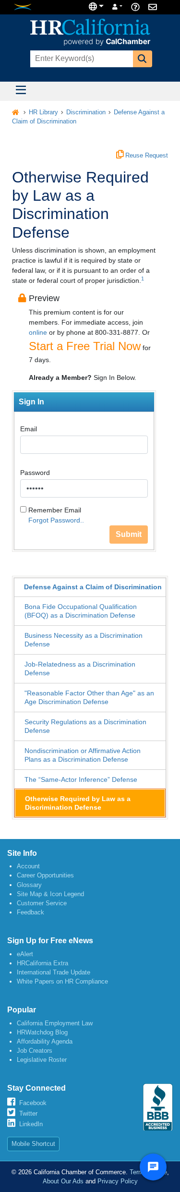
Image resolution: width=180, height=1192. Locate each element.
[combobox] (80, 58)
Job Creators (34, 1050)
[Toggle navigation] (20, 91)
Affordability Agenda (44, 1041)
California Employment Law (55, 1023)
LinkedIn (31, 1124)
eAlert (25, 954)
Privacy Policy (117, 1181)
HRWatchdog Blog (42, 1032)
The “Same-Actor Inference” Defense (80, 779)
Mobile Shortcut (33, 1143)
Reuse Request (145, 155)
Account (28, 866)
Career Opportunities (45, 875)
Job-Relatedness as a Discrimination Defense (79, 668)
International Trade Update (53, 972)
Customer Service (42, 903)
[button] (142, 58)
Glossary (29, 884)
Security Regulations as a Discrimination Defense (85, 726)
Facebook (33, 1103)
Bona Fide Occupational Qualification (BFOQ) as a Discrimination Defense (80, 611)
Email (28, 429)
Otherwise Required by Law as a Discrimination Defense (78, 803)
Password (35, 472)
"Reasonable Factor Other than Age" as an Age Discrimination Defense (89, 697)
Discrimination (86, 112)
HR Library (43, 112)
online (38, 332)
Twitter (28, 1113)
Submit (129, 534)
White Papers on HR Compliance (62, 981)
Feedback (30, 912)
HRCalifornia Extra (42, 963)
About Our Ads (63, 1181)
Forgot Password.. (56, 520)
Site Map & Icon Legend (50, 894)
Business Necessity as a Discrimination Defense (83, 640)
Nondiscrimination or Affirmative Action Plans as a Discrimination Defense (82, 755)
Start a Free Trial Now (85, 346)
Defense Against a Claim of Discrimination (93, 587)
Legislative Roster (42, 1059)
